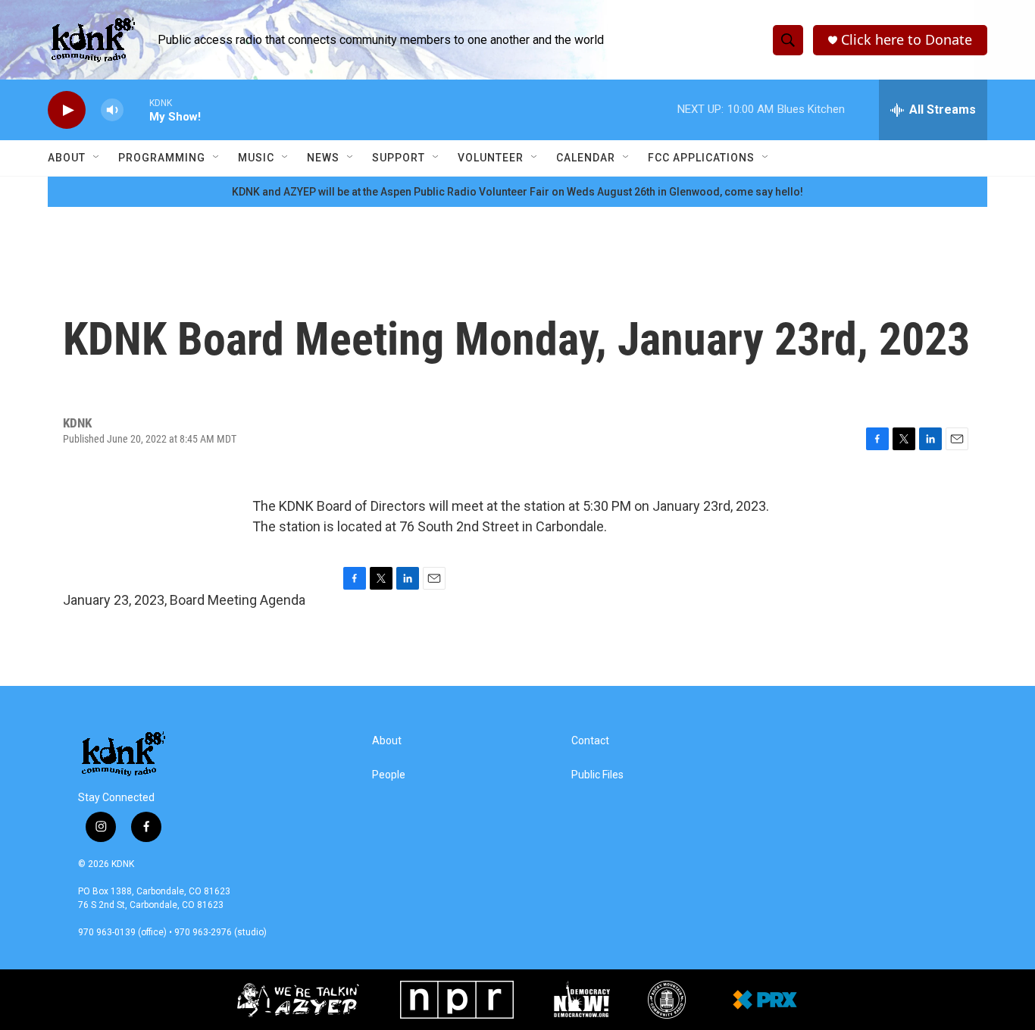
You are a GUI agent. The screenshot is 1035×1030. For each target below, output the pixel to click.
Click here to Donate (906, 40)
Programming (161, 158)
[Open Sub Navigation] (97, 158)
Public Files (597, 775)
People (388, 775)
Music (256, 158)
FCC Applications (701, 158)
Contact (590, 741)
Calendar (585, 158)
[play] (67, 110)
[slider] (136, 109)
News (323, 158)
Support (398, 158)
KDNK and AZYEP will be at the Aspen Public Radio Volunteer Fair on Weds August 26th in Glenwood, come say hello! (517, 192)
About (67, 158)
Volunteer (491, 158)
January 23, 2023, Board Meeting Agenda (184, 600)
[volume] (112, 110)
